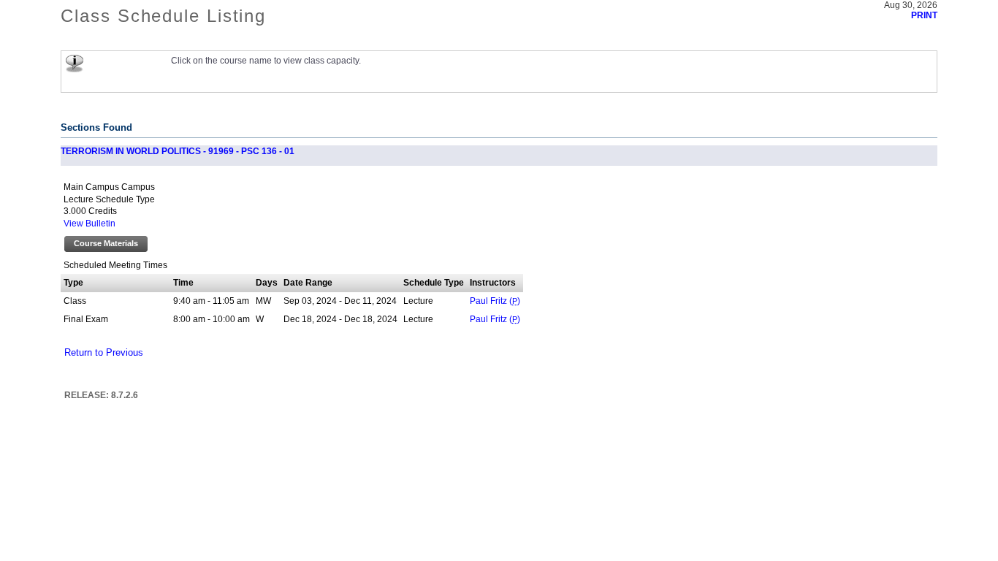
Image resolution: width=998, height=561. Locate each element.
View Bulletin (89, 223)
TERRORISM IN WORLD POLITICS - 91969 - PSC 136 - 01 (177, 151)
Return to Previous (103, 353)
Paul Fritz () (495, 301)
